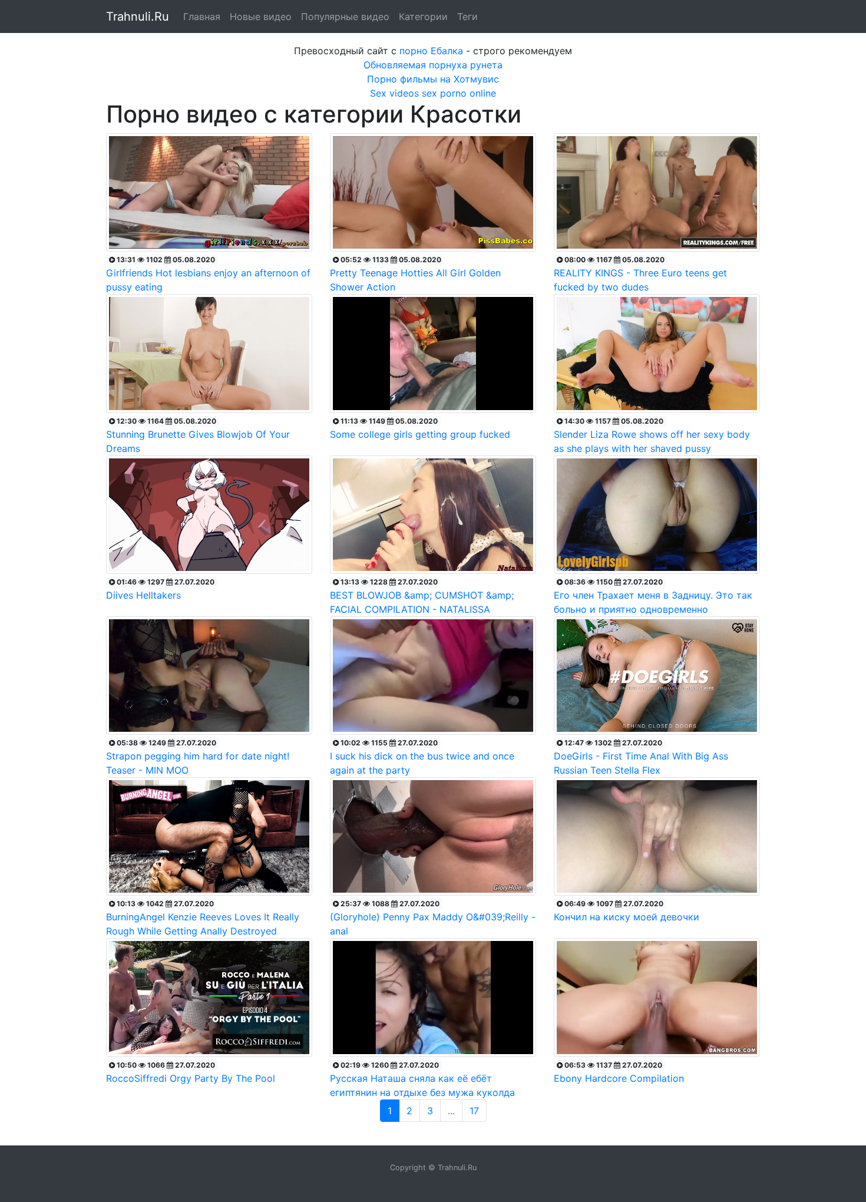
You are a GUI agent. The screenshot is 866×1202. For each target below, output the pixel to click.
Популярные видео (345, 16)
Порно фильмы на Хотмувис (433, 79)
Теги (467, 16)
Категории (423, 16)
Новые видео (261, 16)
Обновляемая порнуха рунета (433, 65)
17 (474, 1111)
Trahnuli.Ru (137, 16)
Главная (201, 16)
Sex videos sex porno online (433, 93)
